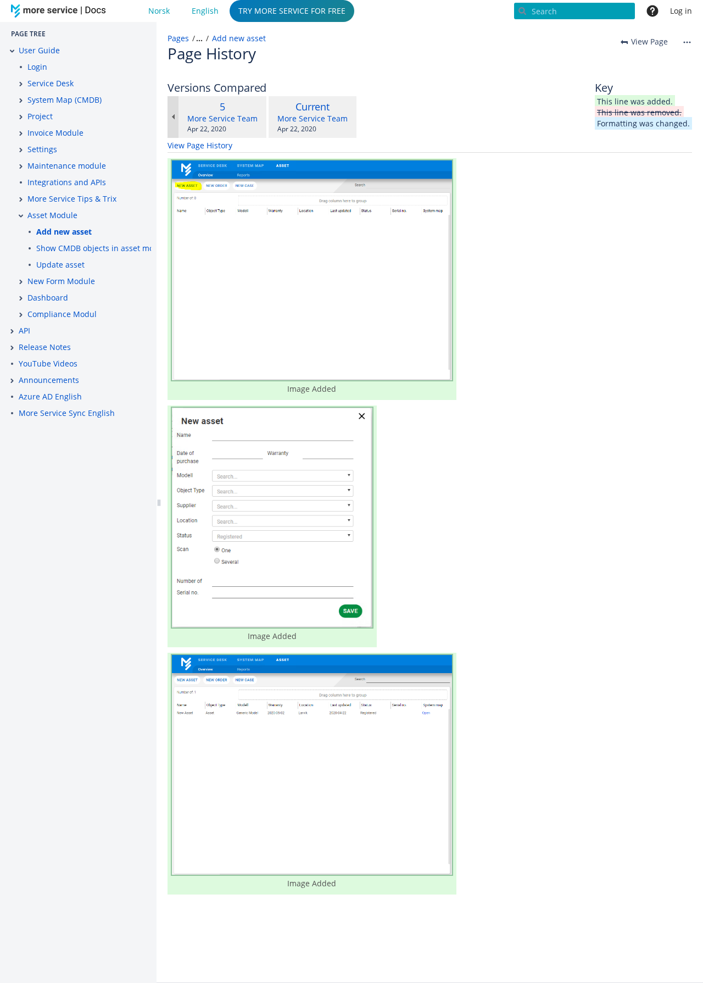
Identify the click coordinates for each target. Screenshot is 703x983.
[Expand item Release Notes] (12, 347)
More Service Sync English (67, 413)
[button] (196, 38)
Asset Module (52, 215)
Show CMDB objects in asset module (103, 248)
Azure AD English (50, 396)
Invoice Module (55, 132)
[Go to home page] (60, 11)
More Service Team (222, 118)
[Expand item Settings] (20, 150)
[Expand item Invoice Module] (20, 133)
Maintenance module (66, 165)
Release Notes (45, 347)
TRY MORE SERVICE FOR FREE (291, 10)
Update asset (60, 264)
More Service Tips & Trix (71, 198)
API (24, 330)
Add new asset (64, 231)
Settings (42, 149)
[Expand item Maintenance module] (20, 166)
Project (40, 116)
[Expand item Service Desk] (20, 84)
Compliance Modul (62, 314)
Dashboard (47, 297)
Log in (681, 10)
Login (37, 67)
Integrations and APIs (66, 182)
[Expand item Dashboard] (20, 298)
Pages (178, 38)
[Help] (652, 11)
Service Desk (50, 83)
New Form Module (61, 281)
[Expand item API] (12, 331)
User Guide (39, 50)
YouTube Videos (48, 363)
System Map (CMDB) (64, 100)
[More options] (687, 42)
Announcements (49, 380)
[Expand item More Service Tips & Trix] (20, 199)
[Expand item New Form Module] (20, 281)
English (205, 10)
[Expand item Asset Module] (20, 216)
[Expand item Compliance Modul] (20, 314)
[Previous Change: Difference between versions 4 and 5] (173, 117)
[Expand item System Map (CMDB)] (20, 100)
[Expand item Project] (20, 117)
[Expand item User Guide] (12, 51)
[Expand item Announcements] (12, 380)
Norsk (159, 10)
